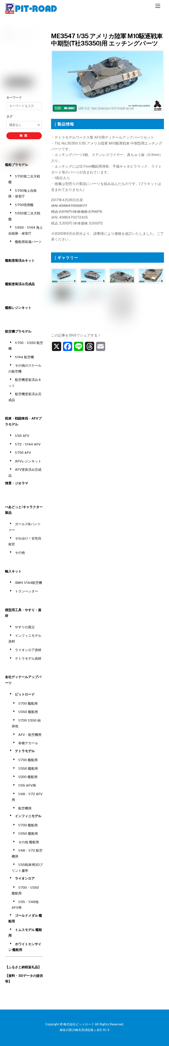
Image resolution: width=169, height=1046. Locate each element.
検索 (24, 135)
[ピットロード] (31, 12)
